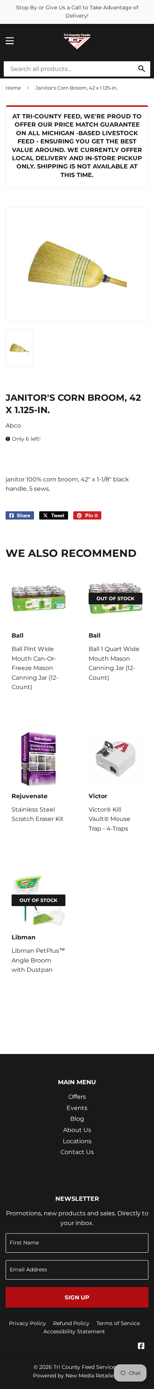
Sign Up (77, 1297)
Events (77, 1107)
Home (13, 88)
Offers (77, 1096)
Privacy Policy (27, 1323)
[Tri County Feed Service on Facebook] (141, 1346)
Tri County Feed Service (84, 1367)
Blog (77, 1118)
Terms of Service (118, 1323)
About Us (77, 1130)
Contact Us (77, 1152)
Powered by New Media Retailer (74, 1376)
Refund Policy (71, 1323)
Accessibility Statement (74, 1331)
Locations (77, 1141)
